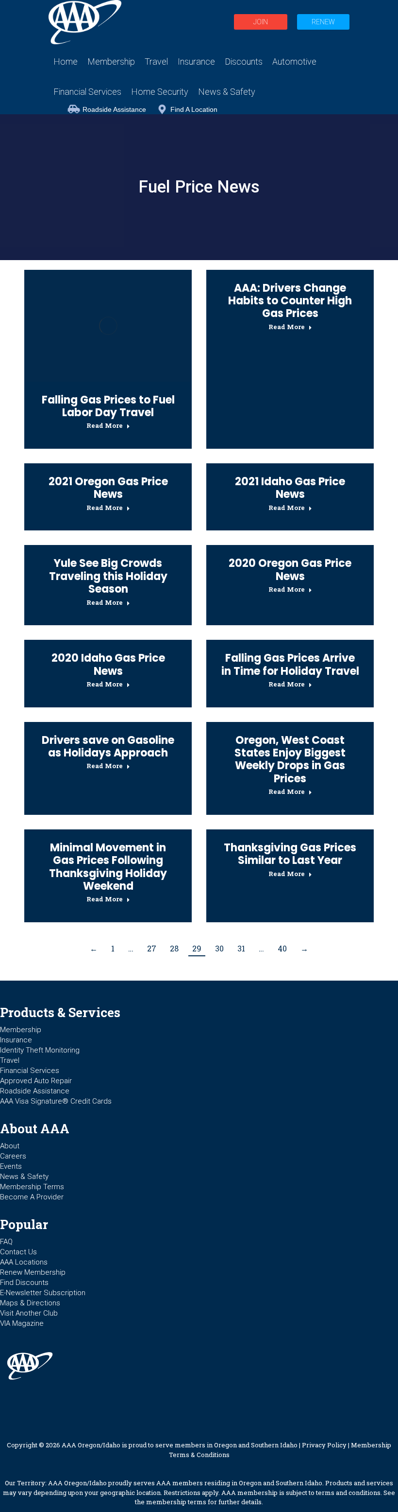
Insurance (16, 1040)
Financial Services (29, 1070)
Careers (13, 1156)
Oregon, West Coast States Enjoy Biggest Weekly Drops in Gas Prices (290, 759)
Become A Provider (32, 1197)
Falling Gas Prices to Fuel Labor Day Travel (108, 406)
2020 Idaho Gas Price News (108, 664)
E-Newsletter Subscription (42, 1292)
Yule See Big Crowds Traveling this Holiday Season (108, 576)
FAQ (6, 1241)
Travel (9, 1060)
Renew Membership (33, 1272)
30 (219, 948)
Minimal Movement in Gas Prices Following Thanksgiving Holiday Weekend (108, 867)
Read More (104, 426)
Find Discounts (24, 1282)
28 (174, 948)
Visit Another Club (29, 1313)
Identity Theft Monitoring (40, 1050)
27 (151, 948)
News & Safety (24, 1176)
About (9, 1146)
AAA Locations (24, 1262)
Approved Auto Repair (36, 1080)
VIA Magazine (22, 1323)
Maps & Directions (30, 1303)
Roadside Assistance (114, 109)
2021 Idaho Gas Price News (290, 488)
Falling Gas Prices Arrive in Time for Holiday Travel (290, 664)
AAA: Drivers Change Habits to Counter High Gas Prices (290, 301)
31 (241, 948)
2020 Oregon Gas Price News (290, 569)
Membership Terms (32, 1186)
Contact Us (18, 1252)
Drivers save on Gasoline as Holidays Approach (108, 746)
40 (282, 948)
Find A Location (193, 109)
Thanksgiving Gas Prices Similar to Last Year (290, 854)
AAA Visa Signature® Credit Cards (56, 1101)
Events (11, 1166)
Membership (20, 1029)
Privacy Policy (324, 1445)
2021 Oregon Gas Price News (108, 488)
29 (196, 948)
